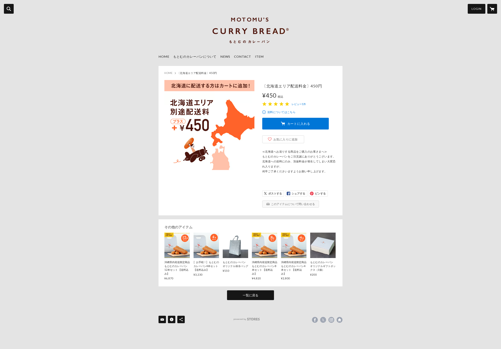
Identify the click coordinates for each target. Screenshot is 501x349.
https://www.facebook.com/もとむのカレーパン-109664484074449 (315, 320)
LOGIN (476, 8)
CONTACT (242, 56)
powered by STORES (246, 319)
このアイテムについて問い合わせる (293, 204)
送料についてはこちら (281, 112)
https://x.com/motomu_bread (323, 320)
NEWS (225, 56)
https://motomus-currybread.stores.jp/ (339, 320)
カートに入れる (298, 123)
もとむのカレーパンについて (194, 56)
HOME (164, 56)
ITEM (259, 56)
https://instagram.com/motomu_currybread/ (331, 320)
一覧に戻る (250, 295)
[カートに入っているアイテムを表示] (492, 9)
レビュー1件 (299, 104)
